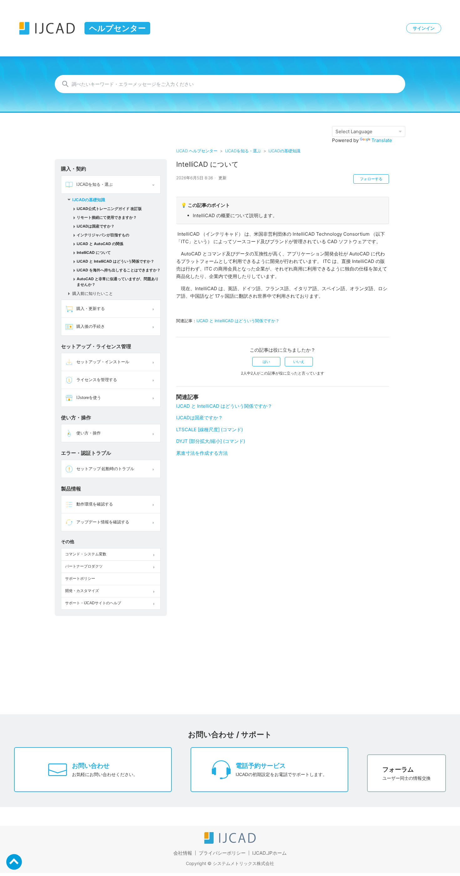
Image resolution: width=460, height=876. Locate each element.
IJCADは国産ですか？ (96, 226)
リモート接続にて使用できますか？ (107, 217)
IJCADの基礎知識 (284, 150)
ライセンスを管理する (96, 379)
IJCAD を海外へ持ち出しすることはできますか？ (119, 270)
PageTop (14, 862)
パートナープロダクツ (84, 566)
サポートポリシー (80, 578)
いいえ (298, 361)
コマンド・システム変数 (85, 554)
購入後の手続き (90, 326)
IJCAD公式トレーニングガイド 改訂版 (109, 208)
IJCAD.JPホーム (269, 853)
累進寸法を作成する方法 (202, 453)
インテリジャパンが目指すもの (103, 235)
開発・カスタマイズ (82, 591)
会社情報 (182, 853)
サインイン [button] (424, 28)
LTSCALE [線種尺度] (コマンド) (209, 430)
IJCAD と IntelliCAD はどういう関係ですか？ (115, 261)
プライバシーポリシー (222, 853)
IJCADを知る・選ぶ (243, 150)
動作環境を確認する (94, 504)
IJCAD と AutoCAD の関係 (100, 243)
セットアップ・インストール (102, 361)
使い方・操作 (88, 433)
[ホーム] (230, 842)
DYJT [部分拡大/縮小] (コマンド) (210, 441)
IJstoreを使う (88, 397)
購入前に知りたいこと (92, 293)
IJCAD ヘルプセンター (196, 150)
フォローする (371, 178)
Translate (381, 140)
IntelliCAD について (94, 252)
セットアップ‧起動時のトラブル (105, 468)
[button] (154, 184)
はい (266, 361)
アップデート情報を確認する (102, 522)
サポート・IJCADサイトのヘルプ (93, 603)
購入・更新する (90, 308)
